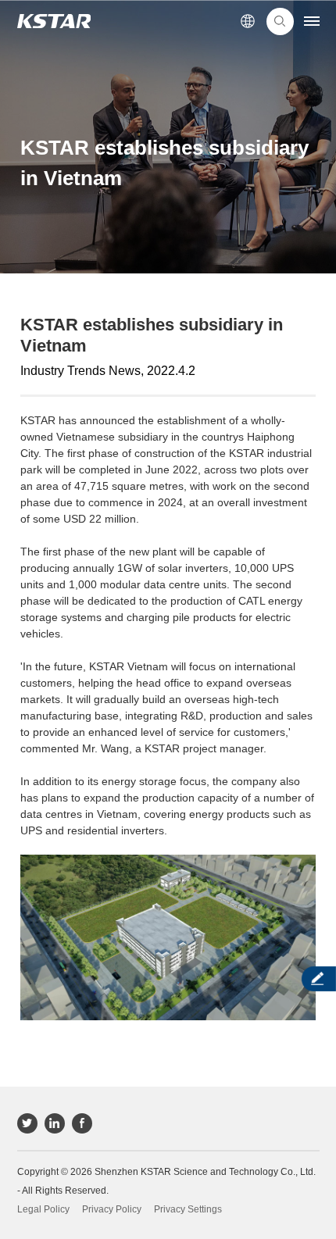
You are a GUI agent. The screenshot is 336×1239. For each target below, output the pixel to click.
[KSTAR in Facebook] (82, 1123)
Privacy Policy (111, 1209)
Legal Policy (43, 1209)
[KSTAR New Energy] (54, 21)
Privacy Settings (188, 1209)
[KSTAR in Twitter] (27, 1123)
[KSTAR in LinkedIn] (55, 1123)
